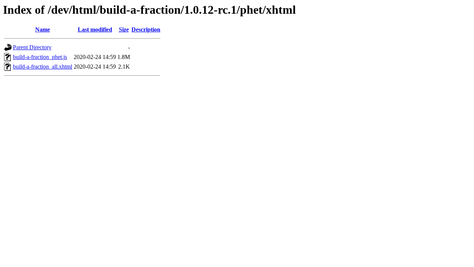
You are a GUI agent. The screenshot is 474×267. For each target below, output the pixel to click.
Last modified (95, 29)
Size (124, 29)
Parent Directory (32, 47)
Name (42, 29)
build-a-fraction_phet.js (40, 57)
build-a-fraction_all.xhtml (42, 66)
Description (145, 29)
